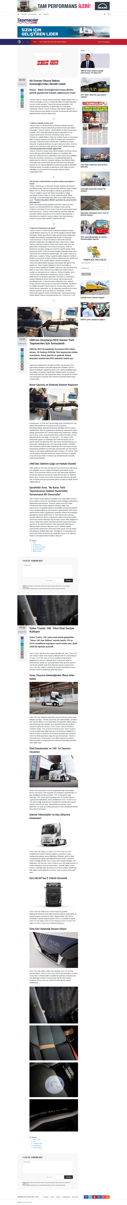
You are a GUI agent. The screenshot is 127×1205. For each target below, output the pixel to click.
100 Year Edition (37, 1147)
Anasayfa (46, 1197)
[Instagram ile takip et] (103, 1197)
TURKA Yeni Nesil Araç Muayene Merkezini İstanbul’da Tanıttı (57, 42)
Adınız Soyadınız (86, 262)
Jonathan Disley (37, 1143)
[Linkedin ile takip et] (99, 1197)
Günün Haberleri (32, 14)
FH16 (34, 1141)
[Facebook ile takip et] (86, 1197)
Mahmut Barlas (37, 551)
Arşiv (40, 14)
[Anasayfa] (18, 14)
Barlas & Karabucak (38, 549)
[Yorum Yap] (22, 368)
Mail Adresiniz (85, 268)
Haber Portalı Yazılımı (26, 1202)
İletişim (58, 1197)
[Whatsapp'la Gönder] (22, 99)
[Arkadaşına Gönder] (22, 103)
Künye (52, 1197)
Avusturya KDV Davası (39, 547)
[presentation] (23, 42)
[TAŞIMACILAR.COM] (28, 21)
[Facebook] (22, 90)
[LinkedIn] (22, 96)
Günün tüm (104, 42)
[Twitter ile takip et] (90, 1197)
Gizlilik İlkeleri (66, 1197)
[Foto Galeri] (109, 14)
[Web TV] (104, 14)
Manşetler (23, 14)
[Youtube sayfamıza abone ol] (94, 1197)
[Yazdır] (22, 106)
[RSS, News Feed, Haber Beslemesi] (107, 1197)
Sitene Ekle (46, 14)
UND (34, 543)
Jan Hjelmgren (37, 1145)
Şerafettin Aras (37, 545)
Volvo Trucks (36, 1139)
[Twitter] (22, 93)
